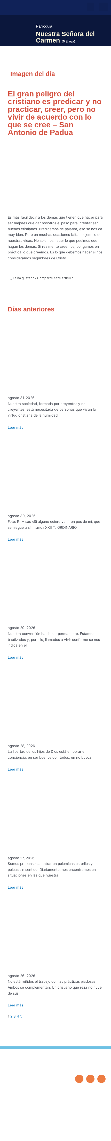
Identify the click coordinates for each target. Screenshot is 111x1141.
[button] (90, 7)
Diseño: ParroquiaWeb (90, 1134)
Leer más (15, 427)
